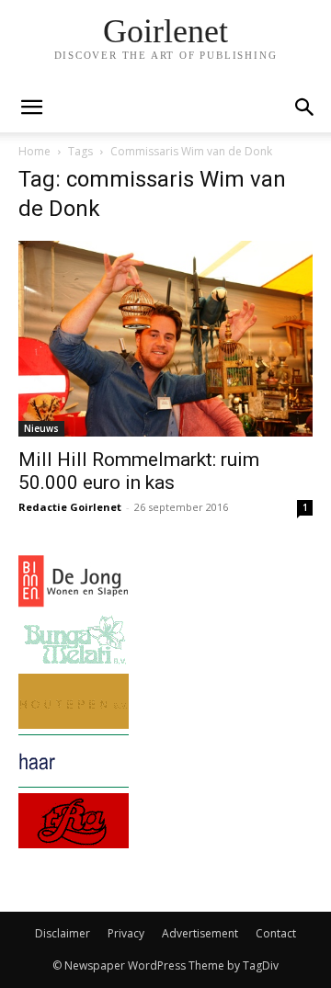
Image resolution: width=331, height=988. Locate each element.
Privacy (126, 933)
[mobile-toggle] (31, 107)
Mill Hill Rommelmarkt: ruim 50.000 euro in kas (138, 471)
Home (34, 151)
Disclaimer (62, 933)
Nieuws (41, 428)
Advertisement (200, 933)
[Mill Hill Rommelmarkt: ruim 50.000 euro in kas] (165, 339)
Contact (276, 933)
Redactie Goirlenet (69, 507)
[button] (305, 107)
